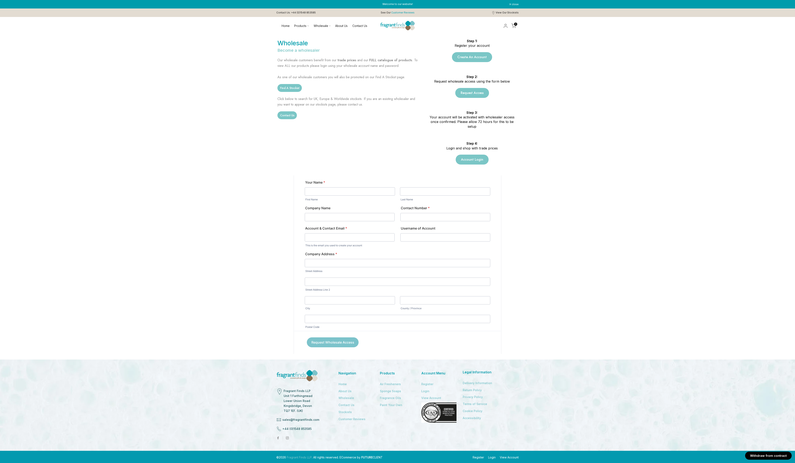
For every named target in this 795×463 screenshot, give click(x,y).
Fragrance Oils (390, 398)
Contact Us (359, 26)
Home (286, 26)
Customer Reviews (351, 419)
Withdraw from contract (768, 456)
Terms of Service (475, 404)
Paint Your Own (391, 405)
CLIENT (372, 457)
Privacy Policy (473, 397)
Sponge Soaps (390, 391)
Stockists (345, 412)
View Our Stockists (507, 12)
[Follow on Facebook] (278, 437)
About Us (341, 26)
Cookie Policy (472, 411)
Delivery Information (477, 383)
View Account (431, 398)
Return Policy (472, 390)
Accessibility (472, 418)
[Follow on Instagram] (287, 437)
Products (300, 26)
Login (425, 391)
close (282, 4)
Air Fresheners (390, 384)
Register (427, 384)
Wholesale (321, 26)
